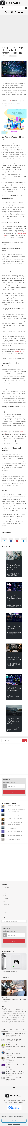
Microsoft (3, 1019)
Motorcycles (8, 1021)
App (12, 1009)
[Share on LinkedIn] (23, 539)
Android (8, 1009)
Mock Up (11, 1019)
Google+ (22, 1015)
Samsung (18, 1021)
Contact (5, 912)
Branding (3, 1011)
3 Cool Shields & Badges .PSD (13, 1035)
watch (15, 1023)
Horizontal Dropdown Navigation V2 (14, 1073)
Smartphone (23, 1021)
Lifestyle (15, 1017)
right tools (8, 100)
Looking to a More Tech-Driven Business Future (13, 999)
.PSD (3, 1009)
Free (17, 1013)
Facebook (14, 1013)
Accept (14, 1120)
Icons (4, 901)
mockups (3, 1021)
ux (13, 1023)
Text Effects (5, 896)
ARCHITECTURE (20, 1009)
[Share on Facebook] (11, 539)
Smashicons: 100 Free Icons (15, 831)
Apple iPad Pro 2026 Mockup (13, 1053)
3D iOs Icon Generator (11, 1067)
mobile (7, 1019)
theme (7, 1023)
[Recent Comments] (17, 1030)
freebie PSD (4, 1015)
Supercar (3, 1023)
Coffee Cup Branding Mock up (15, 818)
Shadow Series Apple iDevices (15, 835)
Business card (9, 1011)
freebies (11, 1015)
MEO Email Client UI (10, 1060)
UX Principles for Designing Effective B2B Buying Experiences (13, 567)
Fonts (4, 893)
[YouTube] (19, 12)
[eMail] (22, 12)
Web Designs (6, 907)
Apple (15, 1009)
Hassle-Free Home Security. (14, 839)
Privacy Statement (16, 1124)
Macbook (22, 1017)
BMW (25, 1009)
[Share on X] (5, 539)
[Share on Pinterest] (17, 539)
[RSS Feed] (12, 12)
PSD (4, 890)
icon (24, 1015)
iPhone (12, 1017)
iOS (6, 1017)
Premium (18, 1044)
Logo (19, 1017)
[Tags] (23, 1030)
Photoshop (13, 1021)
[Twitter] (8, 12)
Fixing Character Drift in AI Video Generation (13, 627)
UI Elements (5, 898)
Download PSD (6, 1013)
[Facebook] (5, 12)
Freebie (21, 1013)
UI (9, 1023)
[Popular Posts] (11, 1030)
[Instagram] (15, 12)
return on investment (20, 351)
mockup (16, 1019)
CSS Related (9, 1071)
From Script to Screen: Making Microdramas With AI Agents (14, 598)
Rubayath (5, 56)
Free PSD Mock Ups (10, 1039)
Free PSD (17, 1015)
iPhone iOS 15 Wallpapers (14, 805)
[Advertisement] (14, 29)
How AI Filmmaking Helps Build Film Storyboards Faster (14, 658)
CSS (18, 1011)
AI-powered (24, 171)
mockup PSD (22, 1019)
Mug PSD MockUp (10, 1079)
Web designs (19, 1023)
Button (13, 1011)
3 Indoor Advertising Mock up (9, 971)
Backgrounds (6, 904)
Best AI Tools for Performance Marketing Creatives (14, 689)
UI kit (11, 1023)
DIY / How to (12, 56)
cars (16, 1011)
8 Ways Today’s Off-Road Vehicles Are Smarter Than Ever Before (13, 721)
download (22, 1011)
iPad (8, 1017)
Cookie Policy (10, 1124)
